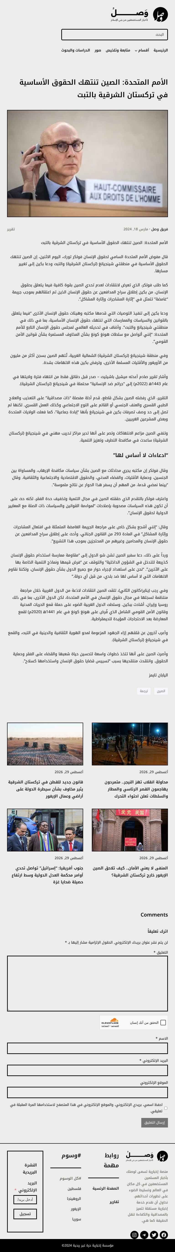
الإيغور (76, 1209)
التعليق (161, 952)
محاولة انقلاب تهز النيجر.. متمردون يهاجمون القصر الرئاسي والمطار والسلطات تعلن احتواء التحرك (136, 789)
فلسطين (74, 1188)
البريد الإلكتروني (153, 1060)
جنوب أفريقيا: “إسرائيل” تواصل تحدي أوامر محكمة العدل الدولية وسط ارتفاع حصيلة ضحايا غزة (47, 875)
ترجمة (144, 691)
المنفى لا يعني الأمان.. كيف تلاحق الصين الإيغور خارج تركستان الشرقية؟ (130, 872)
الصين (161, 691)
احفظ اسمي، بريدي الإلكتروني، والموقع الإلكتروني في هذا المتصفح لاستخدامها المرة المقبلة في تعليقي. (86, 1108)
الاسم (162, 1038)
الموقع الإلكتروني (154, 1082)
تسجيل (25, 1213)
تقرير (11, 229)
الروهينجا (74, 1198)
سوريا (76, 1219)
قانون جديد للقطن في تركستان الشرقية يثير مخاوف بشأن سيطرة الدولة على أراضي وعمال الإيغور (45, 789)
